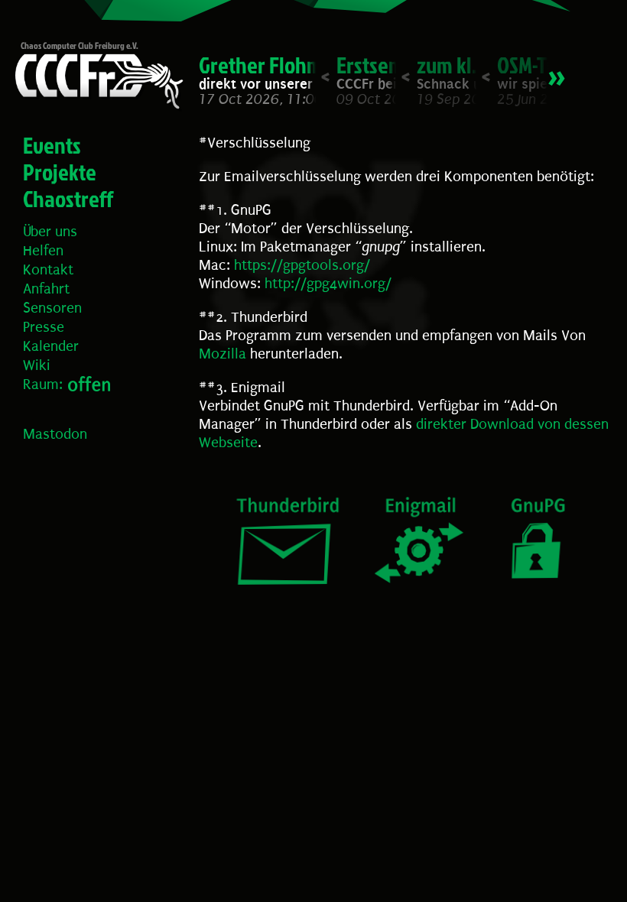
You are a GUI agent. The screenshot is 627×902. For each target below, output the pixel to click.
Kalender (51, 346)
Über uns (50, 231)
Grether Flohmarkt (278, 65)
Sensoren (52, 308)
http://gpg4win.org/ (328, 283)
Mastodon (55, 434)
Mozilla (222, 354)
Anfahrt (46, 289)
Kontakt (48, 269)
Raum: (43, 384)
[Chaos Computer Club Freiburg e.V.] (96, 84)
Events (52, 145)
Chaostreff (68, 199)
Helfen (43, 250)
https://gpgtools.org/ (302, 265)
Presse (43, 327)
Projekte (59, 172)
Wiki (36, 365)
